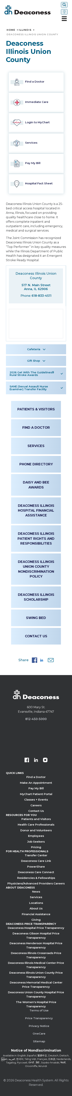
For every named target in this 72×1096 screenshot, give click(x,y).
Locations (36, 903)
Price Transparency (39, 1018)
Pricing (36, 847)
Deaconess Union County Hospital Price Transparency (36, 994)
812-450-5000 (36, 719)
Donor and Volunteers (36, 830)
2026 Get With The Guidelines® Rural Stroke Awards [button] (32, 374)
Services (36, 446)
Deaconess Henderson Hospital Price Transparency (36, 945)
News (36, 891)
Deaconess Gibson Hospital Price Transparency (36, 935)
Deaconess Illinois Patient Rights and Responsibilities (36, 538)
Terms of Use (39, 1010)
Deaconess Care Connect (36, 872)
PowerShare (36, 866)
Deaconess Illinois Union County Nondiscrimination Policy (36, 569)
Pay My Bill (36, 788)
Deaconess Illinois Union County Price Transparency (36, 975)
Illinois (25, 30)
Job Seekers (36, 841)
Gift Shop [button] (33, 360)
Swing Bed (36, 618)
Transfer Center (36, 855)
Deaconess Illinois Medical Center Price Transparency (36, 965)
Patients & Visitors (36, 409)
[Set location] (64, 12)
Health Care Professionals (36, 824)
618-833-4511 (42, 295)
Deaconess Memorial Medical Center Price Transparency (36, 984)
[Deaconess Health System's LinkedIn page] (36, 760)
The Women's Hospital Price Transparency (36, 1004)
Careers (36, 805)
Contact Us (36, 636)
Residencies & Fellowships (36, 878)
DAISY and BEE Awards (36, 484)
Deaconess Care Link (36, 861)
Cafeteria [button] (33, 349)
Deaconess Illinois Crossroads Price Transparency (36, 955)
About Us (36, 908)
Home (11, 30)
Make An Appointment (36, 782)
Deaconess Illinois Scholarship (36, 597)
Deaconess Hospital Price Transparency (36, 928)
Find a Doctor (36, 427)
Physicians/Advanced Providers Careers (36, 883)
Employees (36, 836)
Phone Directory (36, 464)
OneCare (39, 1033)
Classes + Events (36, 799)
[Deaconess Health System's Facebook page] (27, 760)
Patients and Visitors (36, 819)
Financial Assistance (36, 914)
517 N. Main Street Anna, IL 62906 (36, 287)
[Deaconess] (31, 9)
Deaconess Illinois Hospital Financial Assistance (36, 510)
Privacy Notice (39, 1026)
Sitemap (39, 1041)
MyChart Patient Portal (36, 794)
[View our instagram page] (45, 760)
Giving (36, 919)
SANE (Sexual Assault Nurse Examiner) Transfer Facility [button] (29, 388)
